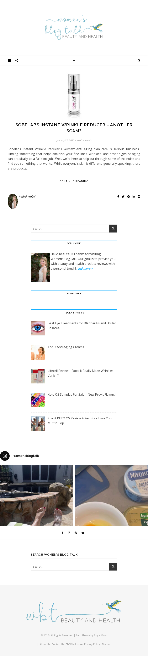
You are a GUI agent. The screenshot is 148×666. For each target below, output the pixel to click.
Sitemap (106, 644)
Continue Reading (74, 181)
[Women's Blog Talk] (74, 27)
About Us (45, 644)
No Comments (84, 140)
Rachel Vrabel (27, 196)
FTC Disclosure (74, 644)
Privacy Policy (92, 644)
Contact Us (58, 644)
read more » (85, 268)
